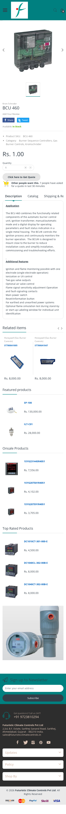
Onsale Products (15, 448)
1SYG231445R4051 (34, 461)
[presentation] (58, 328)
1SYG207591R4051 (34, 504)
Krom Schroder (10, 103)
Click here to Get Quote (21, 177)
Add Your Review (11, 114)
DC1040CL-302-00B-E (36, 562)
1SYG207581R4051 (34, 482)
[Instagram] (33, 742)
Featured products (17, 389)
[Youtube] (48, 742)
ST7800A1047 (41, 345)
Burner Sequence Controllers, (35, 140)
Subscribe (33, 698)
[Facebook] (17, 742)
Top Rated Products (18, 528)
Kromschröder (33, 144)
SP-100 (28, 402)
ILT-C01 (28, 424)
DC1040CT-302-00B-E (36, 584)
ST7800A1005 (10, 345)
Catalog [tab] (33, 196)
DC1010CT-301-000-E (36, 541)
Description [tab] (13, 196)
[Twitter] (25, 742)
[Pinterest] (41, 742)
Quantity (7, 162)
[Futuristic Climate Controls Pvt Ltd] (19, 10)
